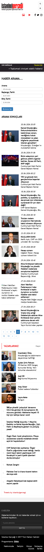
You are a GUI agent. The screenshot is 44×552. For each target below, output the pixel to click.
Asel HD (21, 376)
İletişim (20, 546)
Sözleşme (38, 546)
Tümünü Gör (38, 65)
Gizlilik (31, 548)
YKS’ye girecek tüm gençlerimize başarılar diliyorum (30, 179)
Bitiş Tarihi (6, 99)
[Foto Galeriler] (23, 15)
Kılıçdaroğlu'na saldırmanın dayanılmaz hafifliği (29, 356)
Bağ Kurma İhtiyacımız (27, 378)
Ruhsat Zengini (13, 464)
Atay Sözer (22, 386)
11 (38, 332)
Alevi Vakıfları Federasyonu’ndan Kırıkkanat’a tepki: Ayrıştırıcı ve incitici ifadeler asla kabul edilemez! (29, 290)
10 (33, 332)
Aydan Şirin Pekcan (26, 362)
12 (4, 336)
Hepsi (38, 346)
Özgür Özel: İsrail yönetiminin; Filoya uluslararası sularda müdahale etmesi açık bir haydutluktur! (22, 438)
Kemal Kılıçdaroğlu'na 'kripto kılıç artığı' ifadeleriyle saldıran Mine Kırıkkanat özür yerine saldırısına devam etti (31, 315)
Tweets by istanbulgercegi (15, 492)
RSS (40, 548)
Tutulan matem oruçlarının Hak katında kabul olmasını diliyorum (31, 221)
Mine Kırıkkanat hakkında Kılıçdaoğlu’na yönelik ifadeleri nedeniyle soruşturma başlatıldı (31, 267)
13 (8, 336)
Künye (29, 546)
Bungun (21, 400)
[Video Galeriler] (30, 15)
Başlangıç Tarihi (8, 92)
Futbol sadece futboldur (28, 389)
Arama (4, 85)
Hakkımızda (9, 546)
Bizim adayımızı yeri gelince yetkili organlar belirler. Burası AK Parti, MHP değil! (31, 160)
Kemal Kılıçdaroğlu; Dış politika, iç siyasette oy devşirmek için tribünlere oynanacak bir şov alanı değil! (31, 200)
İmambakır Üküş (25, 353)
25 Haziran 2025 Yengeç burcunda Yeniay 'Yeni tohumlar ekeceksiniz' (28, 367)
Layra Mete (22, 397)
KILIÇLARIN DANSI (28, 237)
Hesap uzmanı (27, 250)
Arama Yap (8, 109)
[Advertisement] (22, 39)
